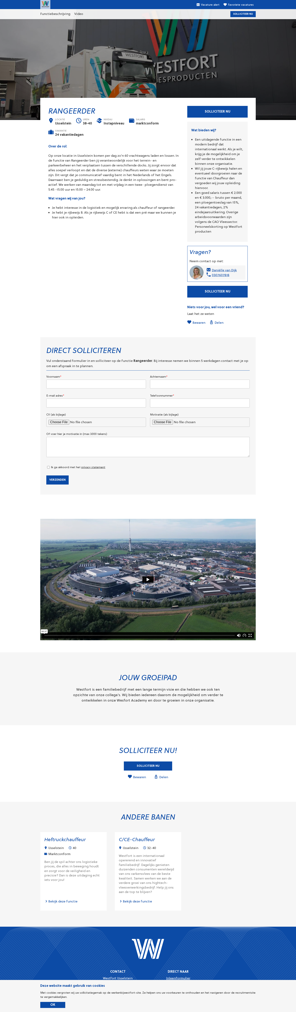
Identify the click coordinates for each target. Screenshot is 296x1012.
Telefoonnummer (162, 396)
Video (78, 13)
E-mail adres (55, 396)
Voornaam (53, 377)
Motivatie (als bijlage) (164, 415)
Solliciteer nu (243, 14)
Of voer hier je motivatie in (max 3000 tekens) (76, 434)
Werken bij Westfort (45, 4)
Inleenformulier (178, 978)
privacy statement (93, 467)
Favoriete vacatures (241, 5)
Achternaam (159, 377)
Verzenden (57, 479)
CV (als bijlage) (56, 415)
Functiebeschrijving (55, 13)
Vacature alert (210, 5)
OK (52, 1005)
